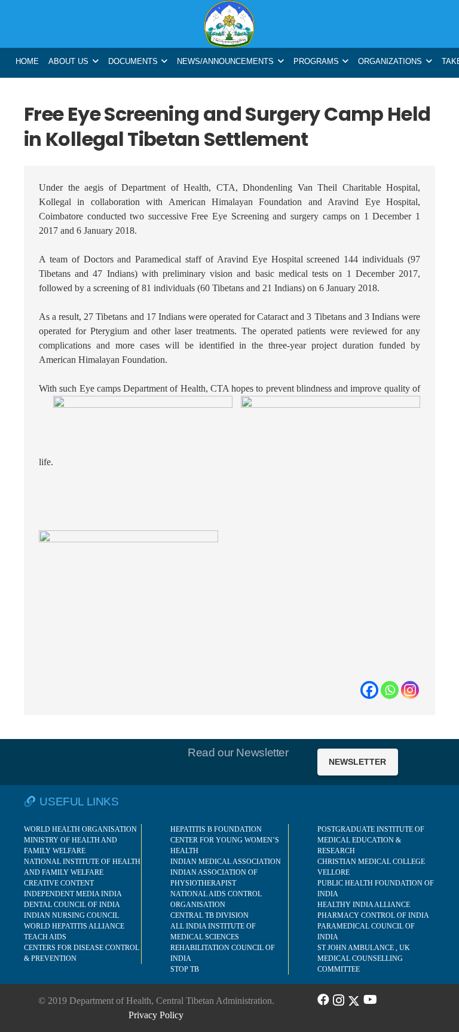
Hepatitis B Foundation (216, 829)
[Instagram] (410, 690)
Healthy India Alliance (363, 904)
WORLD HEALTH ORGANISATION (80, 829)
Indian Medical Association (225, 861)
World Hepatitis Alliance (74, 926)
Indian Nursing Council (71, 915)
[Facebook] (369, 690)
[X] (354, 1000)
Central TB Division (209, 915)
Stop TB (184, 969)
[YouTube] (370, 1000)
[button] (96, 61)
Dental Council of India (72, 904)
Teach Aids (45, 937)
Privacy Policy (155, 1015)
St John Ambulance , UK (363, 948)
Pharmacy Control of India (373, 915)
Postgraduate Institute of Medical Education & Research (370, 840)
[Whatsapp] (390, 690)
